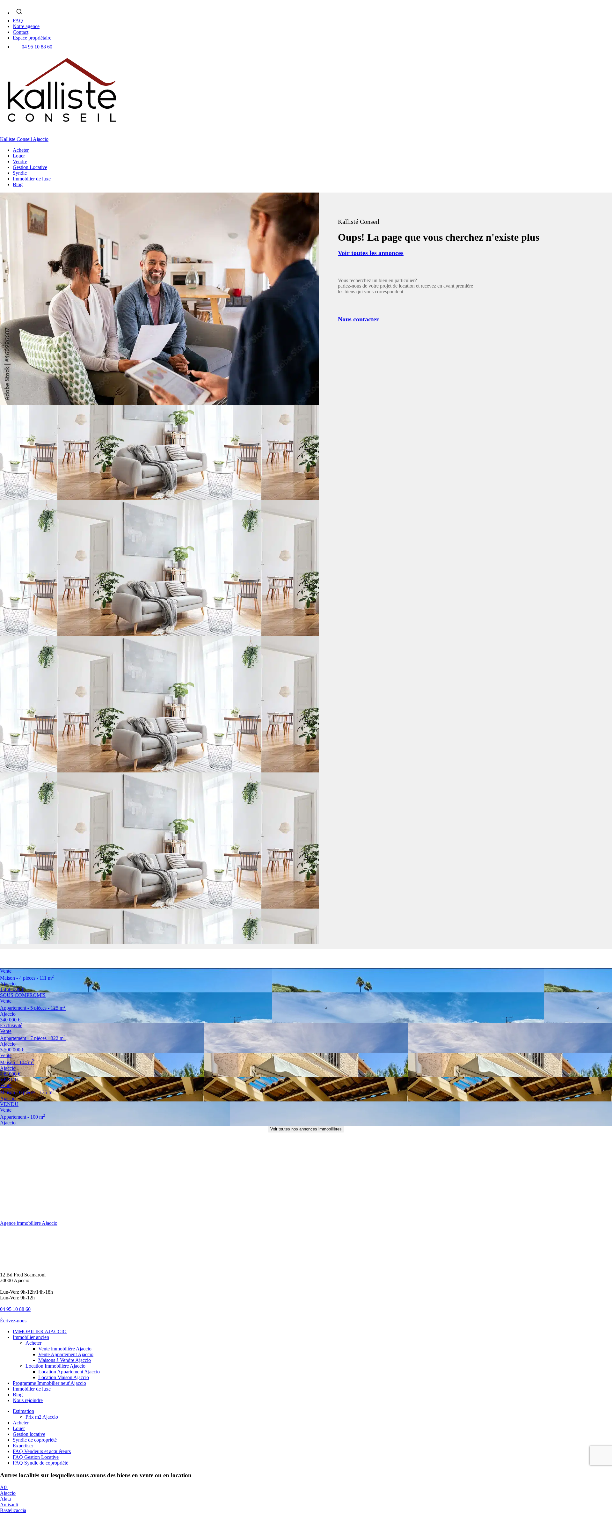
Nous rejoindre (28, 1400)
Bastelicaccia (13, 1510)
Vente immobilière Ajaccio (64, 1348)
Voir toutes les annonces (371, 252)
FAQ (18, 20)
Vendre (20, 161)
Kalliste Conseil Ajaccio (24, 139)
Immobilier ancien (31, 1337)
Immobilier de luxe (32, 178)
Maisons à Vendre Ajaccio (64, 1360)
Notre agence (26, 26)
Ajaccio (8, 1493)
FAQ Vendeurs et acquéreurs (42, 1451)
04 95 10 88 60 (37, 46)
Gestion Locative (30, 167)
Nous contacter (358, 319)
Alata (5, 1499)
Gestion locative (29, 1434)
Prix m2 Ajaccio (42, 1417)
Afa (4, 1487)
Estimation (23, 1411)
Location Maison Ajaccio (63, 1377)
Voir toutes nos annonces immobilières (306, 1129)
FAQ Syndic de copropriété (40, 1462)
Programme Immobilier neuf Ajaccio (49, 1383)
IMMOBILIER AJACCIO (40, 1331)
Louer (19, 155)
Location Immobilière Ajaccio (55, 1366)
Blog (18, 184)
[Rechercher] (19, 11)
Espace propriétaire (32, 37)
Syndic (20, 173)
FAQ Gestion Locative (36, 1457)
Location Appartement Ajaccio (69, 1371)
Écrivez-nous (13, 1320)
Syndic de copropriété (35, 1440)
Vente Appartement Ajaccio (65, 1354)
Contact (20, 32)
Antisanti (9, 1504)
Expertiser (23, 1445)
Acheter (21, 150)
